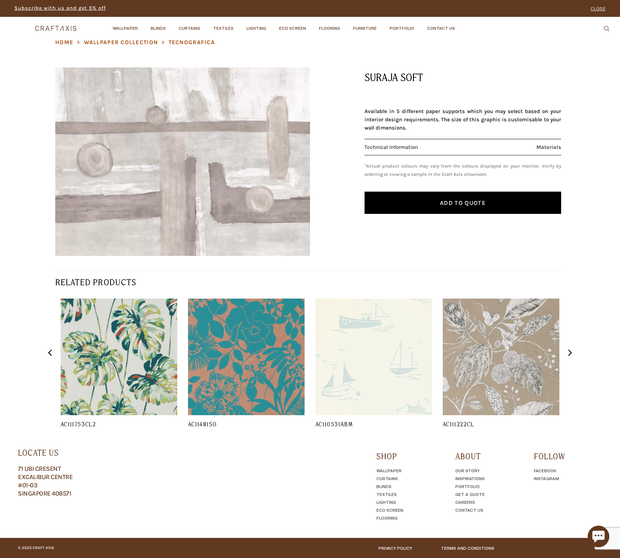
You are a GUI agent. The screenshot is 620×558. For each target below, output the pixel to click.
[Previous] (50, 367)
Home (64, 42)
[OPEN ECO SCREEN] (312, 25)
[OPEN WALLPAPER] (144, 25)
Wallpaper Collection (121, 42)
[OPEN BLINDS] (172, 25)
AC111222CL (458, 424)
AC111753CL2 (78, 424)
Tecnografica (192, 42)
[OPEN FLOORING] (346, 25)
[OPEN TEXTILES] (239, 25)
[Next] (569, 367)
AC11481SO (202, 424)
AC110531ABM (334, 424)
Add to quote (463, 202)
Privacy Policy (395, 547)
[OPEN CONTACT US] (461, 25)
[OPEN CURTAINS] (206, 25)
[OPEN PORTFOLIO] (420, 25)
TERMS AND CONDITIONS (467, 547)
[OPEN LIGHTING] (272, 25)
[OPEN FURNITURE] (383, 25)
